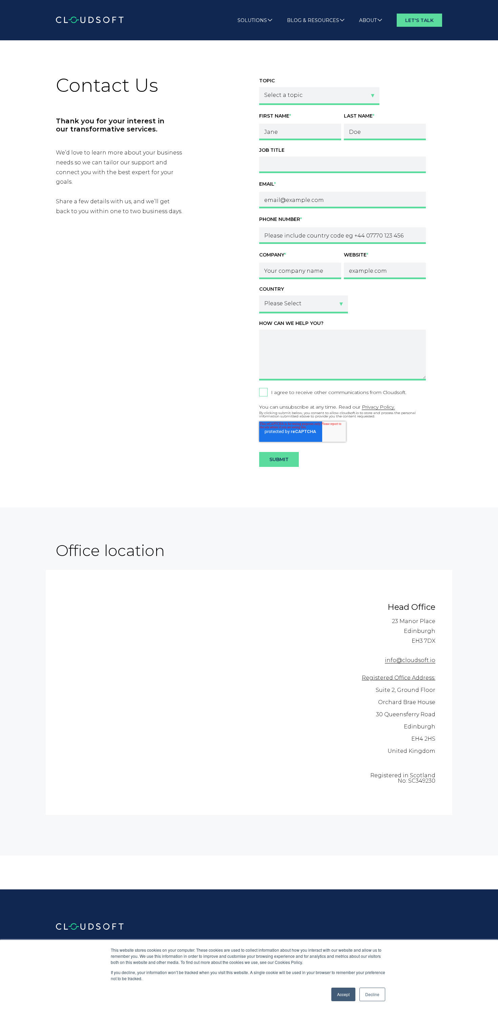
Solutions (252, 20)
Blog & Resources (313, 20)
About (368, 20)
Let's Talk (419, 20)
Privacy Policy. (378, 407)
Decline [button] (372, 994)
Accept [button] (343, 994)
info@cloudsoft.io (410, 660)
